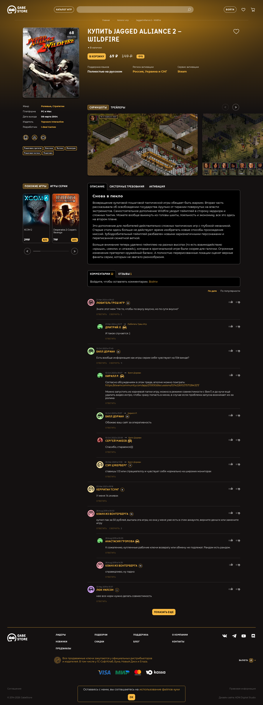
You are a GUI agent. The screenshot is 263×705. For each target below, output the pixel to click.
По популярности (230, 291)
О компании (180, 634)
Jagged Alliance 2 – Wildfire (148, 20)
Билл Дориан (105, 351)
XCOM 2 (28, 229)
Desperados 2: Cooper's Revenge (64, 231)
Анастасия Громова (119, 541)
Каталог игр (123, 20)
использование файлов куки (159, 689)
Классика (49, 148)
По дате (212, 291)
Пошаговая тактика (32, 153)
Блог (136, 641)
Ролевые (46, 106)
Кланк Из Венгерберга (112, 514)
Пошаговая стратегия (32, 148)
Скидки (99, 641)
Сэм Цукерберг (116, 465)
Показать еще (164, 612)
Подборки (101, 634)
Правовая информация (242, 688)
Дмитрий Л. (113, 327)
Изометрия (71, 148)
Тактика (60, 148)
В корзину (96, 56)
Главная (106, 20)
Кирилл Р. (112, 376)
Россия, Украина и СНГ (150, 71)
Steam (182, 71)
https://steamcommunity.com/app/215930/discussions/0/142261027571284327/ (152, 385)
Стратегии (58, 106)
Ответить (101, 314)
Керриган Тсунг (107, 489)
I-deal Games (48, 127)
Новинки (61, 641)
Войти (153, 281)
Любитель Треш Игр (110, 303)
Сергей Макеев (116, 440)
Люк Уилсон (105, 590)
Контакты (178, 641)
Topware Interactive (52, 121)
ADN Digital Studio (245, 697)
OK (131, 697)
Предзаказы (63, 648)
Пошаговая (48, 153)
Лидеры (61, 634)
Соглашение (14, 688)
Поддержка (140, 634)
